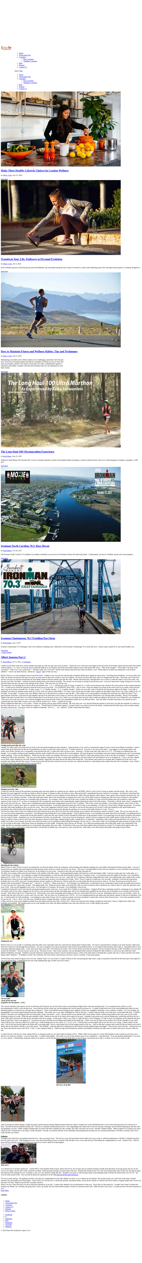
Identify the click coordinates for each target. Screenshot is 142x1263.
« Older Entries (6, 652)
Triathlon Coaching (30, 83)
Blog (20, 85)
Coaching (22, 79)
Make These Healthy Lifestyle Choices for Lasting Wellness (35, 170)
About (38, 672)
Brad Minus (7, 456)
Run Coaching (28, 81)
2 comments (26, 662)
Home (21, 75)
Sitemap (8, 1209)
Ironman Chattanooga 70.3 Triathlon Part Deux (28, 638)
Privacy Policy (10, 1211)
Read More (5, 1190)
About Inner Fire (25, 77)
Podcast (21, 87)
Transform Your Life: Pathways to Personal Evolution (31, 259)
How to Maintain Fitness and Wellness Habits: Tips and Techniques (39, 351)
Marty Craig (7, 175)
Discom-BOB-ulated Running (67, 1175)
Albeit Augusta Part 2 (13, 657)
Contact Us (23, 89)
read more (4, 179)
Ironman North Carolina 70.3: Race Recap (25, 545)
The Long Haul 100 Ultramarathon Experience (27, 451)
